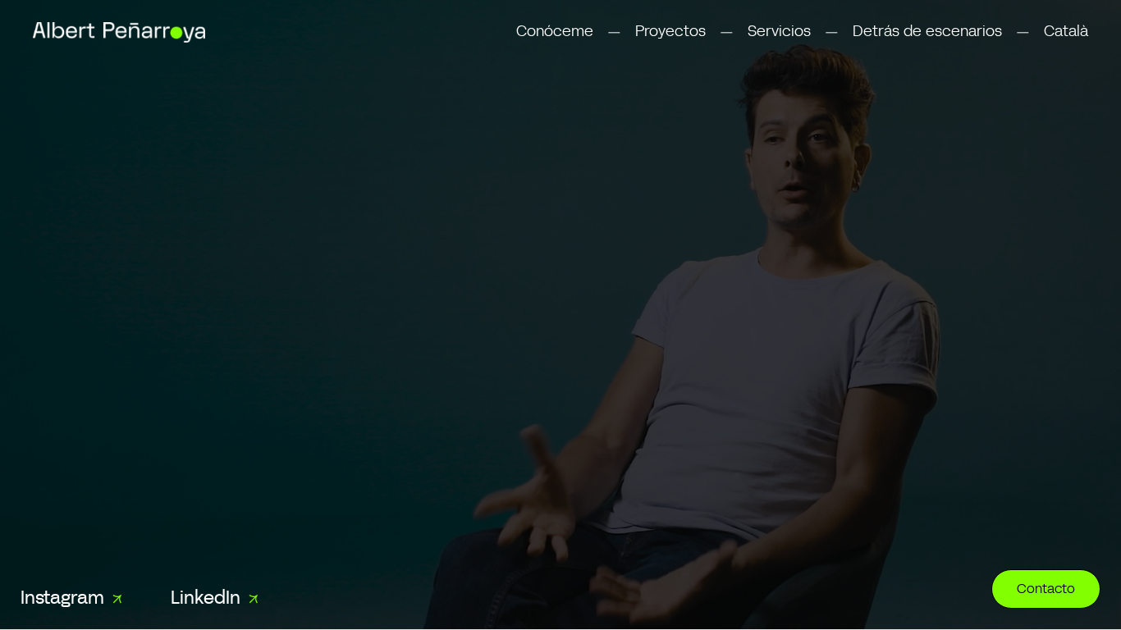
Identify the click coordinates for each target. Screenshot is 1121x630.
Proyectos (670, 31)
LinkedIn (205, 599)
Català (1066, 31)
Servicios (779, 31)
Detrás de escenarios (927, 31)
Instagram (62, 599)
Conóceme (554, 31)
